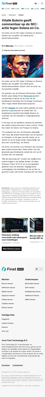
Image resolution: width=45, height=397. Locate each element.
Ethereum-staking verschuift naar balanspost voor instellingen (14, 237)
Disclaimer (6, 365)
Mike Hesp (10, 46)
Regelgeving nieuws (33, 291)
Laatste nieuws (7, 323)
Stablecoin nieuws (32, 295)
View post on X (30, 96)
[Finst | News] (9, 3)
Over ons (5, 331)
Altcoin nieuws (7, 307)
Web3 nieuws (30, 299)
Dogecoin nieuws (8, 295)
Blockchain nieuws (32, 283)
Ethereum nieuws (8, 287)
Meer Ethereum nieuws (11, 249)
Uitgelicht (5, 319)
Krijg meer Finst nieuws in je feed (14, 50)
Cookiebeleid (17, 365)
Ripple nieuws (7, 291)
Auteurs (5, 327)
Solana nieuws (7, 299)
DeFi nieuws (29, 287)
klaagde (12, 108)
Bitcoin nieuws (7, 283)
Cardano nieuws (8, 303)
